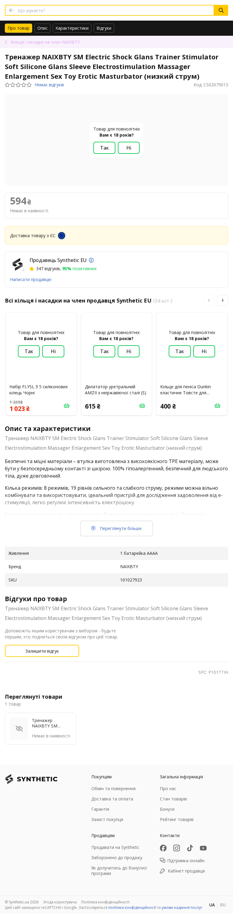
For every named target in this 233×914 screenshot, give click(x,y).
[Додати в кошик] (67, 405)
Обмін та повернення (113, 788)
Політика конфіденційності (105, 902)
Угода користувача (60, 902)
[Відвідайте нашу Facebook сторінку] (163, 848)
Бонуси (167, 809)
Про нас (168, 788)
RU (223, 905)
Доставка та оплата (112, 799)
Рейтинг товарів (177, 819)
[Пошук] (221, 10)
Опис (42, 28)
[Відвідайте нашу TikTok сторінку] (190, 848)
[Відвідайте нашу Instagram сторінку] (176, 848)
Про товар (18, 28)
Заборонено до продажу (116, 857)
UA (212, 905)
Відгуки (103, 28)
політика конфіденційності (132, 907)
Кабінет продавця (186, 871)
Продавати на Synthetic (115, 847)
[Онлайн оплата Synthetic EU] (91, 260)
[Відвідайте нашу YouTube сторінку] (203, 848)
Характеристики (72, 28)
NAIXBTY (45, 42)
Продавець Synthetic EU (57, 260)
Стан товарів (173, 799)
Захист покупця (107, 819)
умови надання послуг (182, 907)
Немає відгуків (49, 84)
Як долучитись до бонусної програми (119, 870)
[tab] (18, 28)
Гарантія (100, 809)
